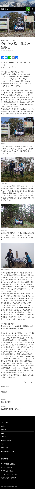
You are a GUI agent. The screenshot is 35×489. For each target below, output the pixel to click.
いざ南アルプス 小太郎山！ (10, 474)
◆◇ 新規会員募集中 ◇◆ (7, 451)
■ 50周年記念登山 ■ (6, 440)
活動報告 (3, 433)
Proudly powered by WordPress (9, 486)
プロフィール (4, 422)
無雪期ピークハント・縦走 (8, 40)
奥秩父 (4, 391)
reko (11, 51)
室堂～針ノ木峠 (5, 401)
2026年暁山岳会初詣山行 (8, 464)
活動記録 (3, 437)
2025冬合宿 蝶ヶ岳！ (8, 471)
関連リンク (4, 444)
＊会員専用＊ (4, 447)
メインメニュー (32, 9)
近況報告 (3, 426)
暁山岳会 (4, 9)
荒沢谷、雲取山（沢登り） (9, 478)
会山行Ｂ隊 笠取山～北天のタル (11, 408)
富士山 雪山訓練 (6, 467)
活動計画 (3, 429)
